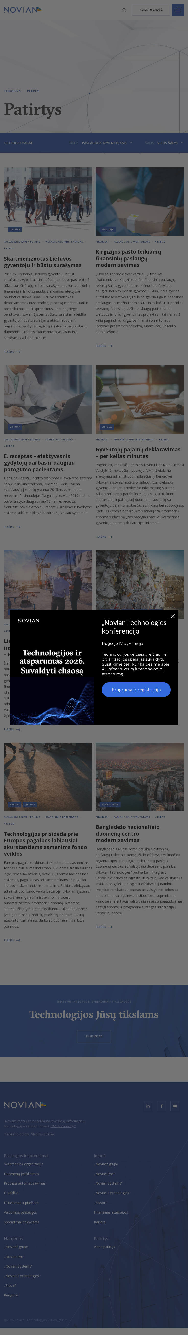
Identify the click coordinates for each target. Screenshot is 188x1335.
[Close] (172, 616)
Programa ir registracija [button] (136, 689)
